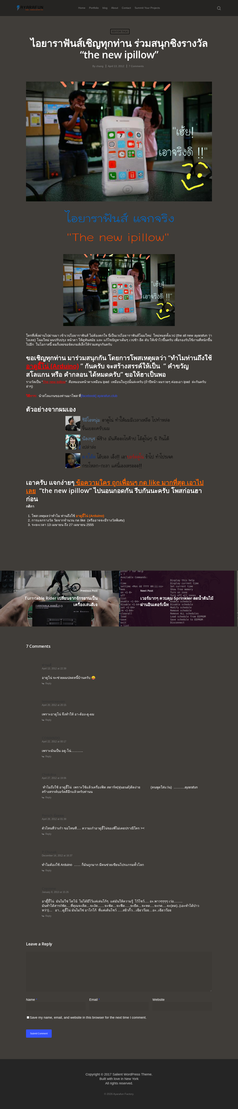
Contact (126, 7)
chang (99, 66)
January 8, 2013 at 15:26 (55, 892)
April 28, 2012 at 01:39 (54, 819)
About (114, 7)
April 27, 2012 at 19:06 (54, 778)
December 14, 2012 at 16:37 (57, 855)
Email (94, 1000)
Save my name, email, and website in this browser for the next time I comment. (88, 1017)
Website (158, 1000)
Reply (48, 683)
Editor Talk (120, 31)
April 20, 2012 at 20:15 (54, 705)
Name (31, 1000)
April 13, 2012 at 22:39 (54, 668)
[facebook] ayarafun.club (99, 396)
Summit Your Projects (147, 7)
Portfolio (94, 7)
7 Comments (136, 66)
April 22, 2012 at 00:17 (54, 741)
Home (81, 7)
